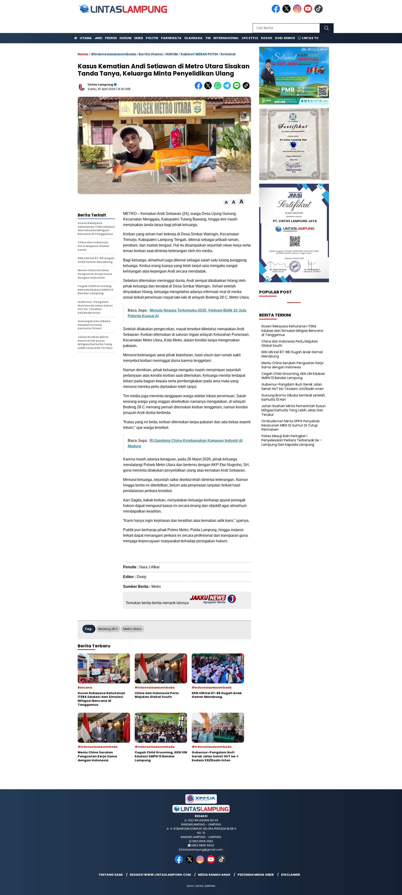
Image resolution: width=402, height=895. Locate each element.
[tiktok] (319, 11)
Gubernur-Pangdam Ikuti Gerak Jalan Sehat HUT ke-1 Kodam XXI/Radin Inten (292, 386)
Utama (86, 38)
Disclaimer (290, 874)
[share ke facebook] (199, 88)
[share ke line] (237, 88)
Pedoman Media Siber (256, 874)
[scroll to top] (386, 887)
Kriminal (228, 54)
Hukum (125, 38)
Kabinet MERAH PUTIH (199, 54)
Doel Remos (285, 38)
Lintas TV (309, 38)
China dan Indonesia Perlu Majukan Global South (289, 343)
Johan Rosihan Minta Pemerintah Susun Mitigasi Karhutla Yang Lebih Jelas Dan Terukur (293, 410)
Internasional (226, 38)
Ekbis (138, 38)
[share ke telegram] (228, 88)
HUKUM (171, 54)
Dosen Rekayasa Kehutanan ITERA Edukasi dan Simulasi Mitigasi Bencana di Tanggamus (292, 330)
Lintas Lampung (100, 85)
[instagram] (298, 11)
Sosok (266, 38)
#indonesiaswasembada (113, 54)
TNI (208, 38)
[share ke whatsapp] (218, 88)
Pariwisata (171, 38)
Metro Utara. (132, 629)
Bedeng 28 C (108, 629)
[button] (226, 202)
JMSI (98, 38)
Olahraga (193, 38)
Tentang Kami (110, 874)
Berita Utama (151, 54)
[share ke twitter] (209, 88)
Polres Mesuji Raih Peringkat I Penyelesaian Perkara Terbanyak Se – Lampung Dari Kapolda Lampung (291, 440)
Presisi (111, 38)
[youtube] (309, 11)
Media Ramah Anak (214, 874)
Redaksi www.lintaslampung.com (160, 874)
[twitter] (287, 11)
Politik (152, 38)
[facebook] (276, 11)
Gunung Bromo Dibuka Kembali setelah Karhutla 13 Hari (293, 397)
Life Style (250, 38)
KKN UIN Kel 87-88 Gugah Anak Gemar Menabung (292, 354)
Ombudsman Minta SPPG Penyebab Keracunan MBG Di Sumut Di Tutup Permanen (290, 425)
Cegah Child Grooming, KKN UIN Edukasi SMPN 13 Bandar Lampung (293, 375)
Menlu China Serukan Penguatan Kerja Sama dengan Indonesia (292, 365)
